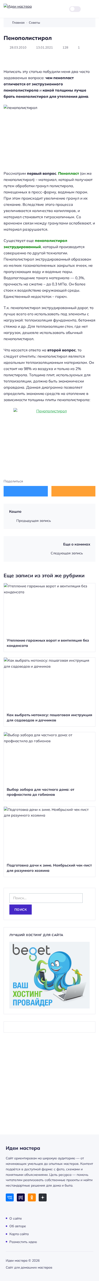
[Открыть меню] (92, 8)
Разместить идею (23, 1241)
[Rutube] (21, 1197)
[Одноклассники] (32, 1197)
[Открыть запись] (49, 617)
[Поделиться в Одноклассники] (73, 491)
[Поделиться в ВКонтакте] (26, 491)
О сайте (15, 1218)
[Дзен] (43, 1197)
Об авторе (17, 1226)
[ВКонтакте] (10, 1197)
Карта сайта (19, 1234)
